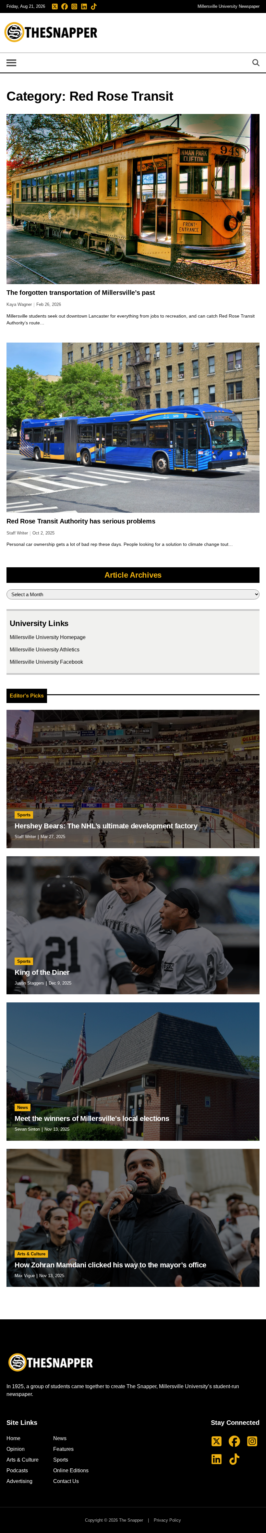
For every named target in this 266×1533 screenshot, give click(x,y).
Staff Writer (17, 533)
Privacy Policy (167, 1520)
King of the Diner (42, 972)
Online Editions (71, 1470)
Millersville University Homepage (48, 637)
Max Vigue (25, 1275)
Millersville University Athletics (44, 649)
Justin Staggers (29, 983)
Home (13, 1438)
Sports (23, 814)
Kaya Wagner (19, 304)
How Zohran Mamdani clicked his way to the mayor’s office (110, 1265)
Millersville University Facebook (46, 662)
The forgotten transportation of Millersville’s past (80, 292)
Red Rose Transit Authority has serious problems (80, 521)
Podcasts (17, 1470)
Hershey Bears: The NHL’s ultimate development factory (106, 826)
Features (63, 1449)
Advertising (19, 1481)
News (22, 1107)
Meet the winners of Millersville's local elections (92, 1118)
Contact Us (66, 1481)
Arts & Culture (31, 1253)
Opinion (15, 1449)
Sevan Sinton (27, 1129)
